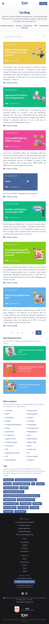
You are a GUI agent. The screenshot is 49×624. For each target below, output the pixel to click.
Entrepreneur (27, 26)
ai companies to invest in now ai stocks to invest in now (22, 496)
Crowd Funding (11, 442)
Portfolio (24, 545)
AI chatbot (24, 488)
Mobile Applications (25, 528)
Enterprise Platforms (24, 531)
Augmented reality (12, 453)
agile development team (21, 484)
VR (6, 456)
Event (29, 446)
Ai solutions (8, 511)
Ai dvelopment (25, 503)
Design (8, 421)
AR (6, 449)
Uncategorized (33, 428)
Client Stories (24, 551)
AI (33, 484)
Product (30, 417)
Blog (24, 568)
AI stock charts (20, 511)
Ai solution (34, 507)
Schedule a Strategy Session (24, 582)
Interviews (9, 446)
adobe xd (7, 484)
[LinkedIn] (22, 593)
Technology (31, 425)
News (7, 428)
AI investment (23, 507)
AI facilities (37, 503)
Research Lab (24, 562)
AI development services (26, 499)
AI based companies (11, 488)
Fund (29, 435)
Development (43, 26)
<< (12, 333)
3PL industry (8, 480)
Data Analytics (10, 460)
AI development (10, 499)
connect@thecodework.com (24, 585)
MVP (35, 26)
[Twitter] (26, 593)
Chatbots (30, 460)
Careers (24, 565)
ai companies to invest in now (14, 492)
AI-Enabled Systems (24, 525)
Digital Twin (31, 442)
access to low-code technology (26, 480)
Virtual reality (32, 456)
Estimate (43, 3)
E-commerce (10, 435)
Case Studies (24, 542)
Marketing (24, 28)
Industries (24, 548)
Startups (19, 26)
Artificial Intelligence (13, 425)
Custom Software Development (24, 522)
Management (32, 432)
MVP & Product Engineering (24, 534)
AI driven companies (11, 503)
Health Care (31, 449)
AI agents (40, 484)
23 (33, 333)
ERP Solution (32, 439)
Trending (30, 421)
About (24, 559)
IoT (28, 453)
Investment (9, 432)
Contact (24, 571)
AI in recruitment (10, 507)
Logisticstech (10, 439)
